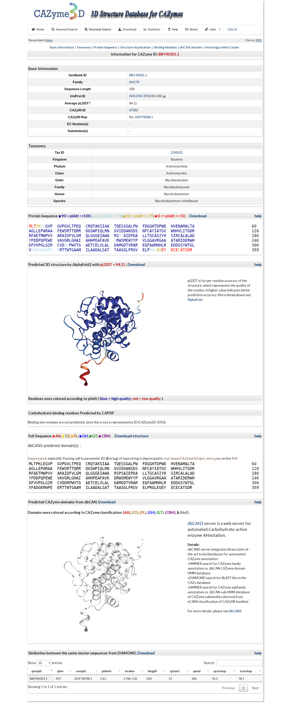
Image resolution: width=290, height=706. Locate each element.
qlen (60, 671)
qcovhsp (219, 671)
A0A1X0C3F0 (139, 96)
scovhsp (246, 671)
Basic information (62, 47)
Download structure (131, 436)
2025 (258, 40)
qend (196, 671)
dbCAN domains (191, 47)
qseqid (36, 671)
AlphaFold (195, 300)
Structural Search (100, 29)
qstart (175, 671)
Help (175, 29)
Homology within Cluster (222, 47)
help (258, 216)
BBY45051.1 (138, 75)
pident (106, 671)
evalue (130, 671)
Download (129, 29)
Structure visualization (135, 47)
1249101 (176, 152)
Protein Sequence (106, 47)
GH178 (134, 82)
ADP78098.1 (144, 117)
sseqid (81, 671)
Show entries (45, 663)
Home (40, 29)
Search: (209, 663)
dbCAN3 (195, 523)
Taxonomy (84, 47)
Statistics (154, 29)
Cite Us (232, 29)
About (194, 29)
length (152, 671)
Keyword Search (67, 29)
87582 (133, 110)
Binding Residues (166, 47)
